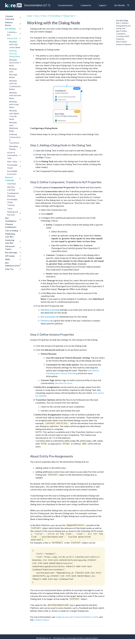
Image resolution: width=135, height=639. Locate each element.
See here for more (63, 383)
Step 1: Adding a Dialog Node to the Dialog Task (123, 25)
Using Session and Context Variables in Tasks (77, 617)
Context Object (41, 620)
